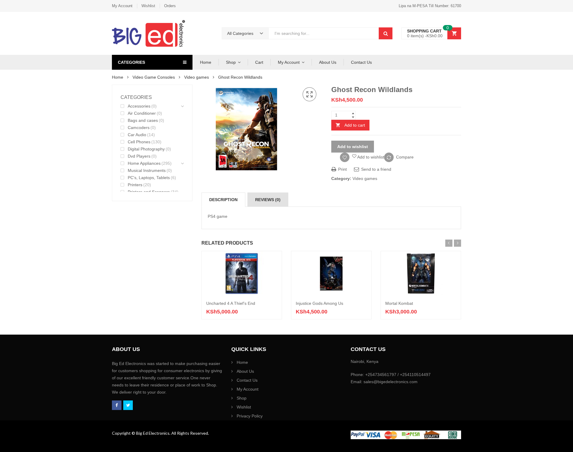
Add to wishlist (352, 146)
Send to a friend (375, 169)
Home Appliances (144, 163)
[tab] (223, 199)
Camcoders (139, 127)
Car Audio (137, 134)
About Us (327, 62)
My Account (122, 6)
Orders (170, 6)
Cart (259, 62)
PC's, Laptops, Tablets (149, 177)
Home (205, 62)
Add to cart (354, 125)
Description (223, 199)
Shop (231, 62)
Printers (135, 184)
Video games (196, 77)
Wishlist (148, 6)
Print (342, 169)
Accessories (139, 106)
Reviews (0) (268, 199)
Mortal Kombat (399, 303)
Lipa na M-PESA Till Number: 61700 (430, 6)
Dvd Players (139, 156)
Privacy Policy (250, 416)
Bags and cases (143, 120)
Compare (405, 157)
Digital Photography (146, 149)
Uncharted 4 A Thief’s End (230, 303)
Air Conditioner (142, 113)
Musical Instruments (147, 170)
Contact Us (361, 62)
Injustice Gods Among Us (319, 303)
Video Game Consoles (154, 77)
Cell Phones (139, 141)
